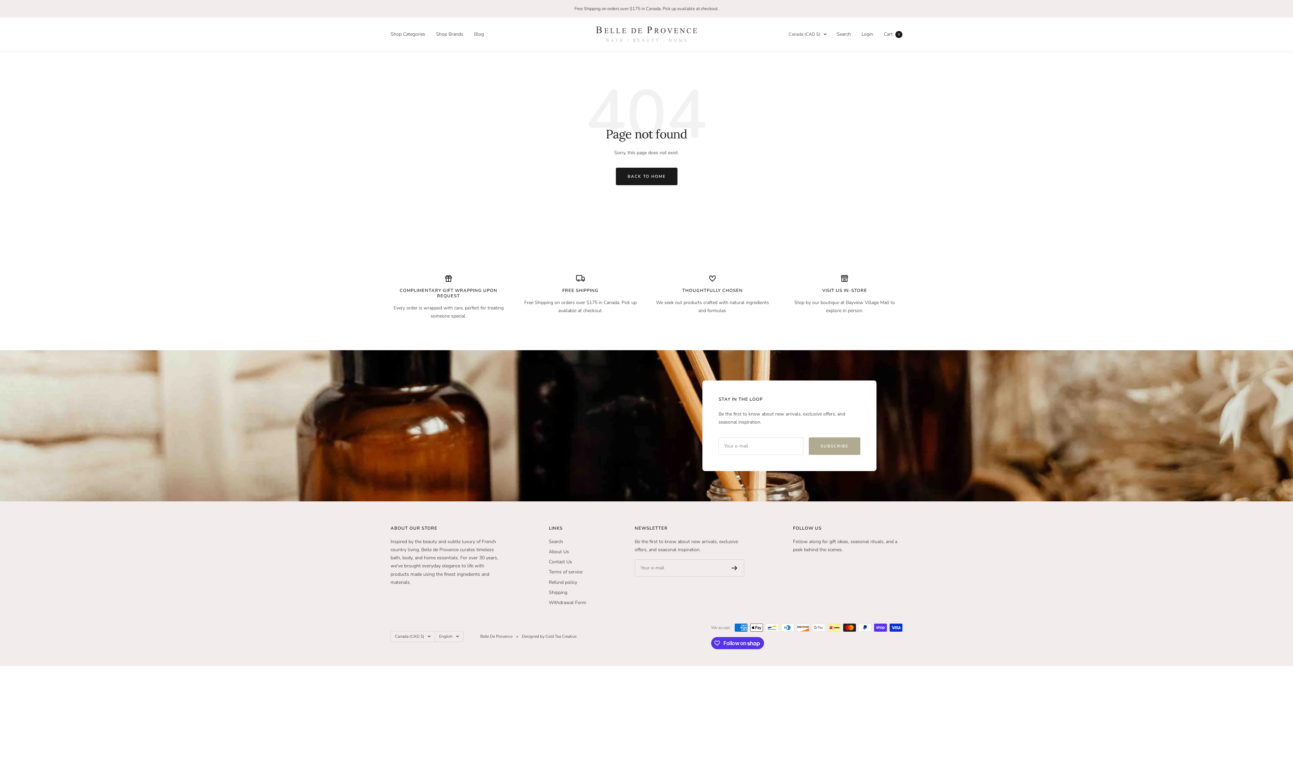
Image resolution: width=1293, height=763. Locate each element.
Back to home (647, 176)
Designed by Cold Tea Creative (549, 636)
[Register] (734, 568)
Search (844, 34)
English (446, 636)
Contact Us (560, 562)
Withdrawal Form (567, 602)
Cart (892, 34)
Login (867, 34)
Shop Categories (408, 34)
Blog (479, 34)
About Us (559, 552)
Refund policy (563, 582)
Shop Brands (449, 34)
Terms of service (566, 572)
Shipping (558, 592)
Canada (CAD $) (804, 34)
